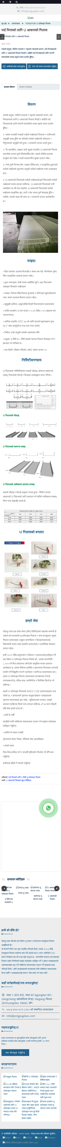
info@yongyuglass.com (32, 11)
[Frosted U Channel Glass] (37, 889)
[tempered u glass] (23, 887)
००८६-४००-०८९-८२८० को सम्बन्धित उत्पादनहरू (29, 1009)
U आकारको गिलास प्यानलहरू (52, 897)
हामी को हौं (10, 930)
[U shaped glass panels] (52, 889)
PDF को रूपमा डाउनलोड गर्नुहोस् (44, 66)
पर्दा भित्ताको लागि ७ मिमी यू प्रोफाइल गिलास (24, 777)
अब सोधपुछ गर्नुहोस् (15, 1052)
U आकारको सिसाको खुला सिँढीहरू (18, 780)
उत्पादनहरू (16, 23)
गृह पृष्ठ (4, 23)
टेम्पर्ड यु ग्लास (23, 893)
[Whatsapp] (48, 808)
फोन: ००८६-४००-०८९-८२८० (32, 7)
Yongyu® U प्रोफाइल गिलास (37, 23)
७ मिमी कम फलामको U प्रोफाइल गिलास (9, 901)
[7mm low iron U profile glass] (8, 890)
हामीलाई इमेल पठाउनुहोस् (16, 66)
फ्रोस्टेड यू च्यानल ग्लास (37, 897)
